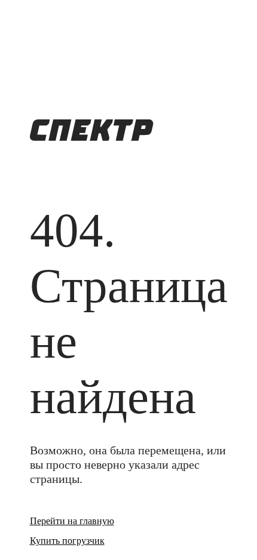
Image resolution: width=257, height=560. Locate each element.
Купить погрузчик (67, 541)
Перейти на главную (72, 521)
